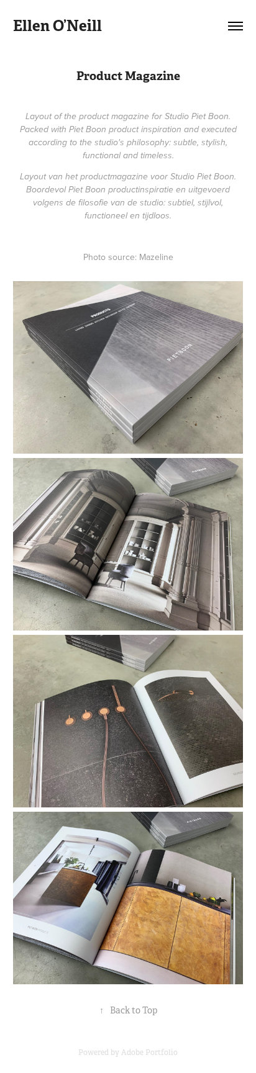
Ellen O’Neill (57, 25)
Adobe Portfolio (149, 1052)
